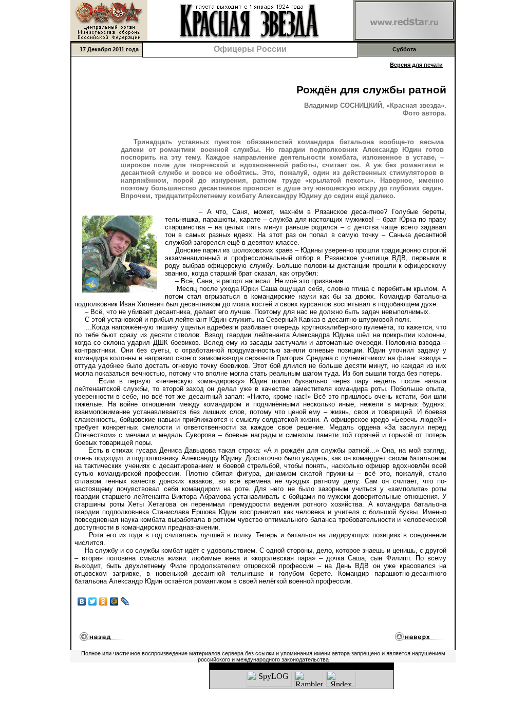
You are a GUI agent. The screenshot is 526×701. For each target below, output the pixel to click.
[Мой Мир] (114, 601)
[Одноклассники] (103, 601)
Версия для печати (416, 65)
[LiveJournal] (125, 601)
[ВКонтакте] (82, 601)
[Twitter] (92, 601)
